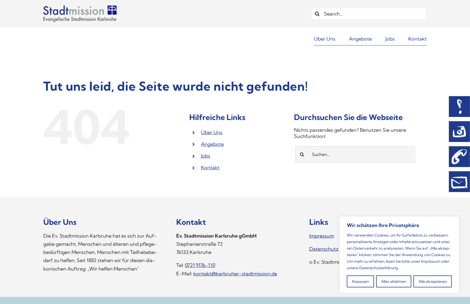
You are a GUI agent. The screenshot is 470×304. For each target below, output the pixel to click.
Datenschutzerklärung (378, 267)
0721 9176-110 (200, 265)
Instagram (459, 131)
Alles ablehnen (393, 281)
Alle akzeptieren (433, 281)
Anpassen (360, 281)
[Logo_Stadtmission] (80, 8)
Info (459, 106)
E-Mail (459, 181)
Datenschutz (323, 249)
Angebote (212, 144)
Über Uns (211, 132)
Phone (459, 156)
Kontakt (210, 167)
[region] (399, 254)
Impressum (430, 261)
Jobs (205, 156)
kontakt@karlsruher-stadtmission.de (235, 274)
